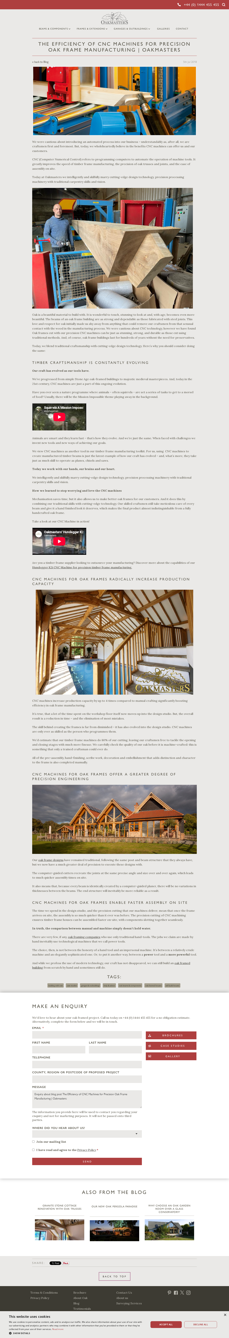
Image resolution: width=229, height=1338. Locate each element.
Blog (76, 1303)
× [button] (225, 1315)
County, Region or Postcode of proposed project (75, 1072)
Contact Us (124, 1292)
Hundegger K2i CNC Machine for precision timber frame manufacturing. (82, 567)
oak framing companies (84, 937)
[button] (77, 1333)
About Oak (80, 1298)
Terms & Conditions (44, 1292)
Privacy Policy (86, 1150)
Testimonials (82, 1308)
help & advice (109, 985)
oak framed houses (153, 985)
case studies (72, 985)
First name (41, 1042)
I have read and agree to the (67, 1150)
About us (122, 1298)
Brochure (79, 1292)
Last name (97, 1042)
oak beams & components (130, 985)
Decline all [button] (200, 1324)
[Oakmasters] (114, 642)
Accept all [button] (166, 1324)
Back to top (114, 1276)
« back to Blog (40, 62)
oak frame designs (51, 860)
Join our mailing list (51, 1141)
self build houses (172, 985)
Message (39, 1087)
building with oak (55, 985)
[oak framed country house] (114, 819)
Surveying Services (129, 1303)
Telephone (41, 1057)
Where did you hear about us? (58, 1128)
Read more (58, 1329)
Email (38, 1028)
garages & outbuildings (90, 985)
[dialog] (114, 1324)
